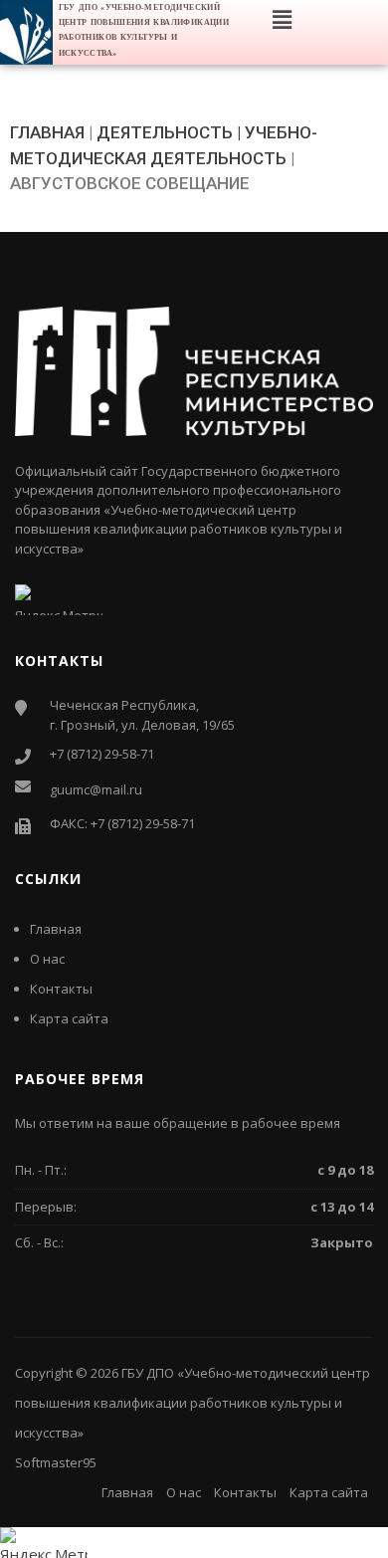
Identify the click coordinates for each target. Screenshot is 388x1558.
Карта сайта (69, 1018)
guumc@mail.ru (96, 789)
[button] (281, 19)
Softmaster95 (56, 1462)
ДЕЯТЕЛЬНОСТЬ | (169, 132)
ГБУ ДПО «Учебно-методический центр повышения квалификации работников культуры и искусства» (192, 1403)
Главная (56, 929)
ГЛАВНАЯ (47, 132)
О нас (47, 959)
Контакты (61, 989)
